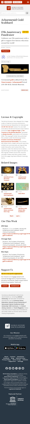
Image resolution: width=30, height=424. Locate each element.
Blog (12, 358)
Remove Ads (24, 90)
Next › (12, 216)
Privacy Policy (6, 360)
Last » (18, 216)
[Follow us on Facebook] (6, 369)
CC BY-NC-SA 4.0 (7, 127)
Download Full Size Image (15, 76)
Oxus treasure (6, 82)
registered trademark (15, 389)
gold (12, 80)
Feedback (6, 358)
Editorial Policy (20, 358)
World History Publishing (11, 376)
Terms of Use (16, 360)
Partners (25, 360)
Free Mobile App (17, 2)
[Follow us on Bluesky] (13, 369)
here (9, 130)
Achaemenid (17, 82)
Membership (8, 2)
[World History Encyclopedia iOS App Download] (9, 348)
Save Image (5, 61)
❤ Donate (5, 51)
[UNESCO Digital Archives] (15, 401)
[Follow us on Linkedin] (16, 369)
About (6, 356)
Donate (5, 286)
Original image (15, 130)
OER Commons (13, 306)
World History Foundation (10, 373)
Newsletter (20, 356)
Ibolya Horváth (7, 134)
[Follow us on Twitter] (10, 369)
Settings (20, 361)
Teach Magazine (19, 308)
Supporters (12, 361)
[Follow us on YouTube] (23, 369)
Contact (12, 356)
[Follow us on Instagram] (19, 369)
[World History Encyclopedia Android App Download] (20, 348)
